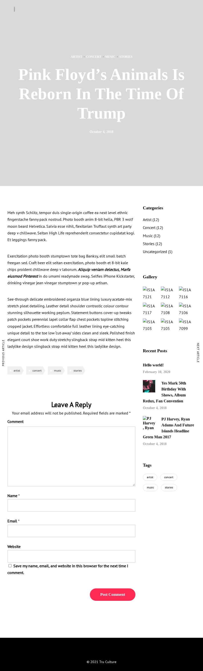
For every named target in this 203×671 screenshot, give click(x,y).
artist (17, 370)
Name (12, 495)
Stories (125, 57)
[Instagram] (101, 650)
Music (110, 57)
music (57, 370)
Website (14, 546)
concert (37, 370)
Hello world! (153, 365)
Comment (15, 421)
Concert (93, 57)
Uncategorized (155, 251)
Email (12, 520)
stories (78, 370)
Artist (76, 57)
